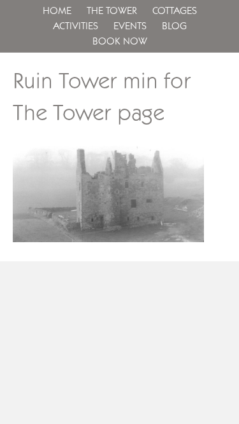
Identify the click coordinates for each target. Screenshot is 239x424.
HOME (57, 11)
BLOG (174, 26)
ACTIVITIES (75, 26)
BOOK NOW (119, 41)
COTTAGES (174, 11)
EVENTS (130, 26)
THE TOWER (112, 11)
